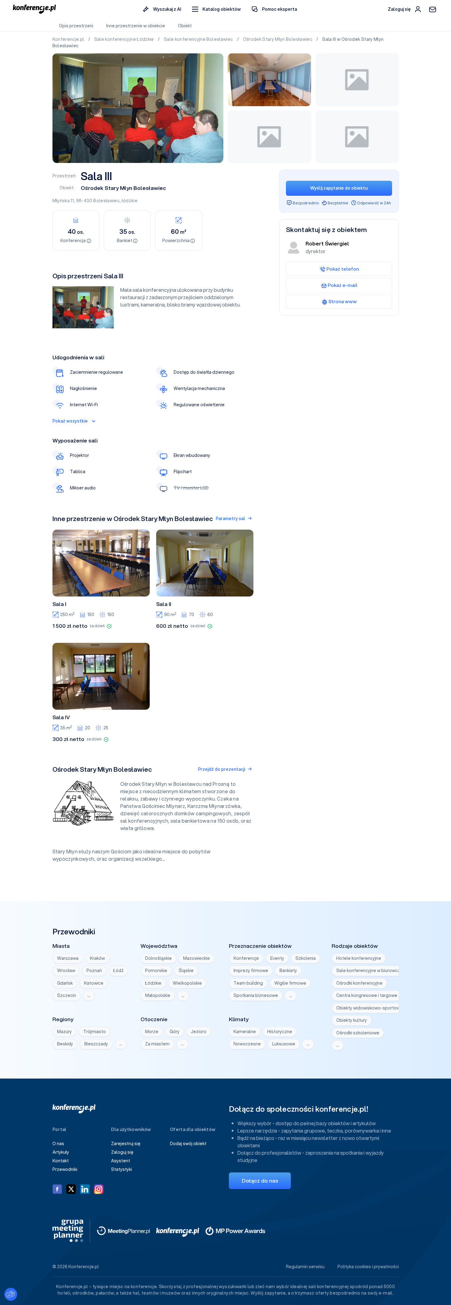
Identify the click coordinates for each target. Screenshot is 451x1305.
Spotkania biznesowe (255, 995)
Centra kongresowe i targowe (366, 995)
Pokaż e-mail (342, 285)
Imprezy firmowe (250, 970)
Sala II (163, 604)
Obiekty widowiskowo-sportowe (369, 1008)
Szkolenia (305, 958)
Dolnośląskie (158, 958)
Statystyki (121, 1169)
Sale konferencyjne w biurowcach (370, 970)
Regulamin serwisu (305, 1267)
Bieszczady (96, 1044)
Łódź (118, 970)
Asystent (120, 1161)
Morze (151, 1032)
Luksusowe (283, 1044)
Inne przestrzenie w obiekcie (135, 26)
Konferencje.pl (68, 39)
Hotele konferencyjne (358, 958)
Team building (248, 983)
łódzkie (129, 201)
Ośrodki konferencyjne (359, 983)
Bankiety (288, 970)
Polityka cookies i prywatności (368, 1267)
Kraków (97, 958)
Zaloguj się (122, 1152)
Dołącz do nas (260, 1180)
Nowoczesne (247, 1044)
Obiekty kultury (351, 1020)
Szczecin (66, 995)
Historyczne (279, 1032)
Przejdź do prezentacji (221, 769)
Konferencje (246, 958)
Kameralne (244, 1032)
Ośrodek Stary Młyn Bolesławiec (278, 39)
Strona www (342, 301)
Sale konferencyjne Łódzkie (124, 39)
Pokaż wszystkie (70, 421)
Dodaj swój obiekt (188, 1144)
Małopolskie (157, 995)
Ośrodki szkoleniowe (357, 1033)
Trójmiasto (94, 1032)
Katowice (93, 983)
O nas (58, 1144)
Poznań (94, 970)
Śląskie (186, 970)
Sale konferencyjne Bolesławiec (199, 39)
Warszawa (68, 958)
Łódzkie (153, 983)
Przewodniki (64, 1169)
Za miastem (157, 1044)
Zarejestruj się (126, 1144)
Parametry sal (230, 518)
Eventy (277, 958)
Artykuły (60, 1152)
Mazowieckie (196, 958)
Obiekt (185, 26)
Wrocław (66, 970)
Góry (174, 1032)
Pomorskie (156, 970)
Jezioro (198, 1032)
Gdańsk (65, 983)
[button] (216, 9)
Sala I (59, 604)
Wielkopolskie (187, 983)
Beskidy (65, 1044)
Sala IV (61, 717)
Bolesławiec (106, 201)
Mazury (64, 1032)
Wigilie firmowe (290, 983)
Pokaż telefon (342, 268)
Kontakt (60, 1161)
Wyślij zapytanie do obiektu (339, 188)
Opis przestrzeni (76, 26)
